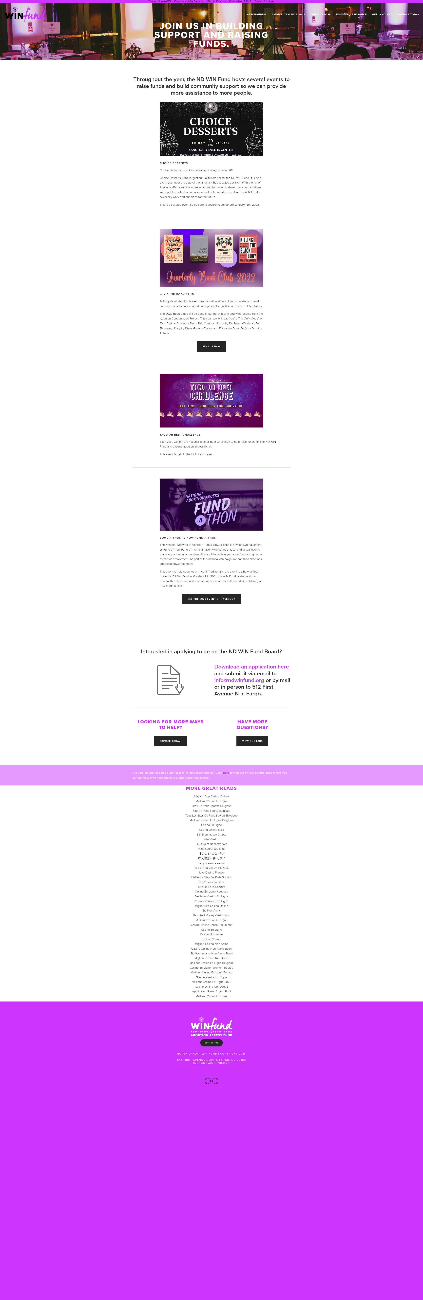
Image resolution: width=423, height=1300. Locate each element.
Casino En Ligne (211, 825)
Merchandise (257, 14)
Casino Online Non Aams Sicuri (211, 948)
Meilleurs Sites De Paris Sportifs (211, 877)
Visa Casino (211, 839)
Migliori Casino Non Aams (211, 944)
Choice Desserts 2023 (289, 14)
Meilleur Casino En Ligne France (211, 972)
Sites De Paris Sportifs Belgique (212, 806)
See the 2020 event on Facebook (211, 599)
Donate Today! (170, 741)
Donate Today (409, 14)
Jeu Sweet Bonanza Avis (211, 844)
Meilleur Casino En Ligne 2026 (211, 982)
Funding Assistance (351, 14)
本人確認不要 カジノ (211, 858)
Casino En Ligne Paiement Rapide (211, 967)
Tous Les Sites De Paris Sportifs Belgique (211, 815)
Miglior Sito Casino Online (211, 906)
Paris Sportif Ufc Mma (211, 849)
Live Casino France (211, 872)
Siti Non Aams (212, 910)
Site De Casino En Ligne (211, 977)
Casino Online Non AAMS (211, 986)
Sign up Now (211, 346)
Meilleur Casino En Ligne (212, 801)
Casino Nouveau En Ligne (211, 901)
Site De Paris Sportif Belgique (211, 811)
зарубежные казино (211, 863)
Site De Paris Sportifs (211, 887)
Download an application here (251, 666)
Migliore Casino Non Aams (211, 958)
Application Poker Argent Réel (211, 991)
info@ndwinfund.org (239, 680)
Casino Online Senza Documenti (211, 925)
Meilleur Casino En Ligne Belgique (212, 820)
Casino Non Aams (211, 934)
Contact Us (211, 1042)
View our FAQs (252, 741)
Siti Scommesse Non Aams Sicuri (212, 953)
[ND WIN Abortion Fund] (215, 1081)
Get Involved (382, 14)
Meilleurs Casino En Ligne (211, 896)
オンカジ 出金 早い (211, 853)
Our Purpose (321, 14)
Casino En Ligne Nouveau (211, 891)
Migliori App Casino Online (211, 796)
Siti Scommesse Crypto (211, 834)
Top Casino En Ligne (211, 882)
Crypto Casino (211, 939)
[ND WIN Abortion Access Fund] (208, 1081)
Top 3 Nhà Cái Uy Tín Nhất (211, 868)
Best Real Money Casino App (211, 915)
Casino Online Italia (211, 830)
